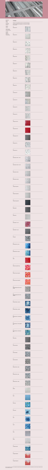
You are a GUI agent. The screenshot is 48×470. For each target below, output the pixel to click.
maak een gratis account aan (12, 17)
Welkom (7, 21)
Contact (7, 31)
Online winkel (8, 29)
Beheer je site (7, 17)
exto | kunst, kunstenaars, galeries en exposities (7, 1)
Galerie (7, 26)
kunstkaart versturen (8, 30)
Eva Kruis (23, 0)
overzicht (7, 24)
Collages (7, 27)
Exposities (7, 23)
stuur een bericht (15, 24)
